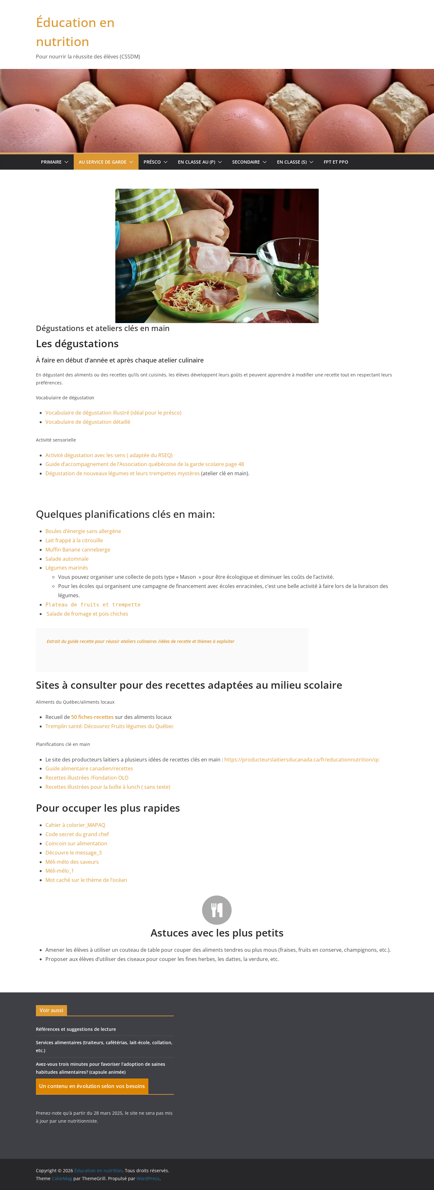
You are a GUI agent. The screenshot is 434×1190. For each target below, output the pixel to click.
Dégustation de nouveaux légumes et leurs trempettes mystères (122, 473)
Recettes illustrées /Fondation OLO (86, 777)
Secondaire (246, 162)
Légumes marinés (66, 567)
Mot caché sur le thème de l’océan (86, 879)
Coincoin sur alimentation (76, 843)
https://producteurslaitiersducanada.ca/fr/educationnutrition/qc (302, 759)
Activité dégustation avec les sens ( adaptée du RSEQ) (109, 455)
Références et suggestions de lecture (76, 1029)
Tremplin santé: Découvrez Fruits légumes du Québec (109, 726)
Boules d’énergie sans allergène (83, 531)
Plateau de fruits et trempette (93, 605)
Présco (152, 162)
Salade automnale (67, 558)
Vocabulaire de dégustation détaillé (87, 421)
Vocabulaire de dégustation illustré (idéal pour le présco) (113, 412)
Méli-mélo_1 (59, 870)
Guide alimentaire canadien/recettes (89, 768)
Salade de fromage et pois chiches (87, 613)
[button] (65, 162)
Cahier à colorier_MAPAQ (75, 825)
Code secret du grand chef (77, 834)
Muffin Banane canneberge (77, 549)
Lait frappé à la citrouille (74, 540)
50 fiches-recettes (92, 716)
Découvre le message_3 (73, 852)
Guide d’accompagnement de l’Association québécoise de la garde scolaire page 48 (144, 464)
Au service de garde (102, 162)
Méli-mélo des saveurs (72, 861)
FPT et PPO (336, 162)
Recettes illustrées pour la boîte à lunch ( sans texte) (107, 786)
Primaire (51, 162)
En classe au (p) (196, 162)
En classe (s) (292, 162)
